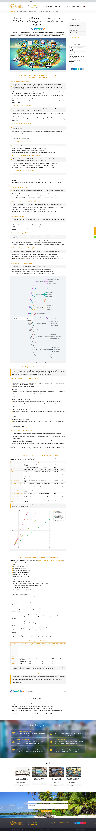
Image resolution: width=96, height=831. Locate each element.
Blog (73, 6)
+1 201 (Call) (53, 829)
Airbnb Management (74, 30)
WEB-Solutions (59, 6)
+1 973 (31, 5)
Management (50, 6)
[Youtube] (84, 823)
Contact (78, 6)
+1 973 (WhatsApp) (43, 829)
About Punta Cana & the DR (76, 23)
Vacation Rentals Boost (75, 37)
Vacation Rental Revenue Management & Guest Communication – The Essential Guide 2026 (32, 708)
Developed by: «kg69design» (80, 829)
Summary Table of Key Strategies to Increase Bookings (77, 57)
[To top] (65, 691)
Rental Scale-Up (50, 560)
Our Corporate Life (74, 27)
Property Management (75, 25)
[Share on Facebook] (32, 29)
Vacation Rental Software (75, 35)
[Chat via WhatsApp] (53, 811)
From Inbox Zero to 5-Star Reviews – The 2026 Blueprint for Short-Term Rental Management (32, 706)
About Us (67, 6)
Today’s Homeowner (58, 560)
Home (11, 11)
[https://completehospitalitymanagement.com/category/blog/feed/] (44, 29)
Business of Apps (42, 560)
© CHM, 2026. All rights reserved (17, 829)
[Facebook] (75, 823)
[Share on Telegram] (41, 29)
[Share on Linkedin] (35, 29)
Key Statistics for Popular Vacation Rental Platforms (76, 61)
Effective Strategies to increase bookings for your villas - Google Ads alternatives (77, 49)
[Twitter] (78, 823)
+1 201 (31, 7)
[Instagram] (81, 823)
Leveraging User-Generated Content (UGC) (77, 53)
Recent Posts (48, 763)
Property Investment (74, 32)
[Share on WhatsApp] (39, 29)
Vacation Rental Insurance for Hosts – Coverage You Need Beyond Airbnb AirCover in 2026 (32, 713)
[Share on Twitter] (37, 29)
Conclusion (71, 63)
